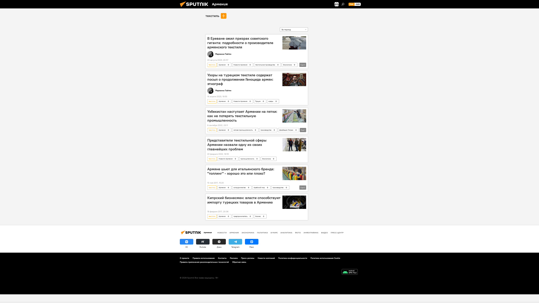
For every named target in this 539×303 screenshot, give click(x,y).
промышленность (247, 159)
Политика (262, 232)
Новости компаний (266, 258)
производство (266, 130)
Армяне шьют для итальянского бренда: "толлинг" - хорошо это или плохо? (240, 171)
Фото (298, 232)
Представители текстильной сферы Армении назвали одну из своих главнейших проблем (236, 144)
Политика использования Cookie (325, 258)
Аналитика (286, 232)
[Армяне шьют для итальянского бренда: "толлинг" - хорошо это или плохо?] (294, 173)
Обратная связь (239, 262)
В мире (274, 232)
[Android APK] (349, 272)
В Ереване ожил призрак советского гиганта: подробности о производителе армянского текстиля (240, 42)
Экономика (287, 65)
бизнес (258, 216)
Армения (222, 65)
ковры (270, 101)
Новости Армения (240, 65)
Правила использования (204, 258)
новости (222, 232)
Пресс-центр (337, 232)
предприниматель (240, 216)
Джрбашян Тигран (286, 130)
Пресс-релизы (247, 258)
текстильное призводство (265, 65)
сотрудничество (239, 187)
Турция (258, 101)
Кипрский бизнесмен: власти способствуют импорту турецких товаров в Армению (244, 200)
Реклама (234, 258)
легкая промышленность (243, 130)
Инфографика (311, 232)
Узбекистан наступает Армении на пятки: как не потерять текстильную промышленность (242, 115)
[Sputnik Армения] (195, 7)
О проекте (184, 258)
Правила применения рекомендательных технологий (204, 262)
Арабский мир (259, 187)
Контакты (222, 258)
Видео (324, 232)
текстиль (212, 16)
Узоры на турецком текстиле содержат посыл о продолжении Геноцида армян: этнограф (240, 79)
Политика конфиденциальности (292, 258)
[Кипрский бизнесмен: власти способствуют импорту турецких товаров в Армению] (294, 202)
